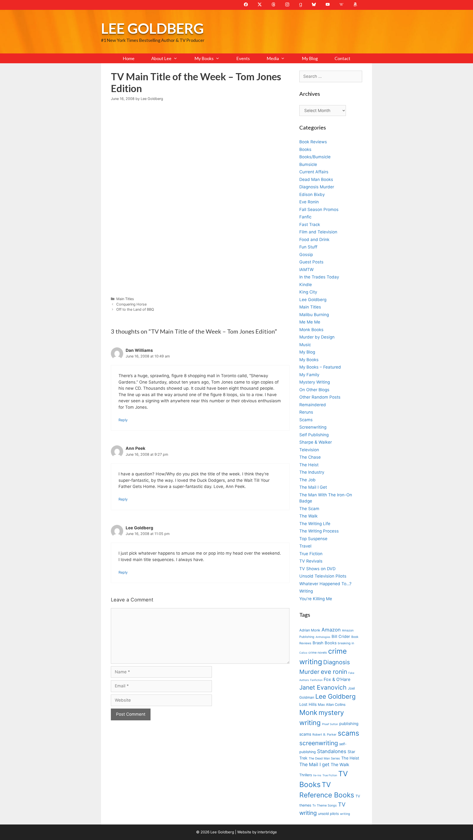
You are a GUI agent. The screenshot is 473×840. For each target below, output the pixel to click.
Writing (306, 591)
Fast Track (309, 224)
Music (305, 344)
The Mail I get (314, 764)
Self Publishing (314, 434)
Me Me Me (309, 322)
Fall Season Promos (318, 209)
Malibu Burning (314, 314)
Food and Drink (314, 239)
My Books (204, 58)
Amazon (331, 630)
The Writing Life (314, 523)
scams (348, 733)
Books (305, 149)
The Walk (308, 516)
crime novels (317, 652)
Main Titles (125, 299)
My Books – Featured (320, 367)
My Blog (310, 58)
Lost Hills (308, 704)
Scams (306, 419)
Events (243, 58)
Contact (342, 58)
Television (309, 449)
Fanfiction (316, 680)
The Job (307, 479)
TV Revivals (310, 561)
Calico (303, 652)
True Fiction (310, 553)
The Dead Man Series (324, 758)
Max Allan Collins (331, 704)
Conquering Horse (131, 304)
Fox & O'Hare (337, 679)
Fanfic (305, 216)
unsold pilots (328, 813)
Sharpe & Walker (315, 442)
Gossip (306, 254)
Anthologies (323, 637)
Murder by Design (317, 337)
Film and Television (318, 231)
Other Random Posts (319, 397)
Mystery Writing (314, 382)
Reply (123, 420)
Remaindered (312, 404)
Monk (308, 712)
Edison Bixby (312, 194)
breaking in (346, 643)
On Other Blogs (314, 389)
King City (308, 292)
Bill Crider (341, 636)
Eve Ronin (309, 201)
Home (129, 58)
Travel (305, 546)
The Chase (310, 457)
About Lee (161, 58)
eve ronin (334, 671)
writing (345, 814)
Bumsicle (308, 164)
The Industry (311, 472)
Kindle (305, 284)
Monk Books (311, 329)
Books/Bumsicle (315, 156)
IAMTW (306, 269)
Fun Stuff (308, 246)
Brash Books (325, 642)
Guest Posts (311, 261)
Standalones (331, 751)
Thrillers (305, 775)
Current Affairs (313, 171)
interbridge (267, 832)
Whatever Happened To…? (325, 583)
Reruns (306, 412)
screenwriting (318, 743)
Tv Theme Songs (324, 805)
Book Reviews (313, 141)
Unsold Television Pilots (322, 576)
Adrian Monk (309, 630)
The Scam (309, 508)
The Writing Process (319, 531)
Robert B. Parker (324, 734)
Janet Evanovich (323, 687)
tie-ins (317, 775)
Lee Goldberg (152, 28)
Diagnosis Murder (316, 186)
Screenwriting (312, 427)
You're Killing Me (315, 598)
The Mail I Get (313, 487)
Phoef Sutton (330, 724)
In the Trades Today (319, 277)
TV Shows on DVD (317, 568)
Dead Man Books (316, 179)
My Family (309, 374)
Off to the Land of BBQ (135, 309)
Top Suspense (313, 538)
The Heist (309, 464)
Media (273, 58)
